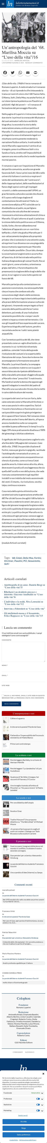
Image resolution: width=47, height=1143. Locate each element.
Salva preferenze (23, 1135)
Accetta (23, 1122)
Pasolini (18, 560)
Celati (19, 557)
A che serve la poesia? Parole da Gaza (16, 917)
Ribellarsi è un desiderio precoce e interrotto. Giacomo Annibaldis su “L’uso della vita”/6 (23, 594)
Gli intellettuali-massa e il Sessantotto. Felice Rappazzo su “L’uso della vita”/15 (23, 614)
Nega (23, 1128)
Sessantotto (34, 560)
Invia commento (11, 704)
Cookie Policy (14, 1140)
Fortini (37, 557)
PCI (25, 560)
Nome (5, 665)
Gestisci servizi (23, 1115)
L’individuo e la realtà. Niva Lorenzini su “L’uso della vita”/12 (23, 602)
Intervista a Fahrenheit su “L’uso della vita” (24, 608)
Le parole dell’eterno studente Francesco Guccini (20, 895)
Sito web (5, 685)
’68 (13, 557)
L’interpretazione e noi (13, 63)
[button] (43, 1073)
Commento (6, 640)
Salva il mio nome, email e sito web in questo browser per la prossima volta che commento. (23, 697)
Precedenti (18, 1052)
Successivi (29, 1052)
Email (5, 675)
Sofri (6, 563)
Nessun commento (34, 63)
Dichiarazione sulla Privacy (27, 1140)
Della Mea (28, 557)
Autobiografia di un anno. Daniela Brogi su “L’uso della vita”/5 (24, 586)
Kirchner (8, 560)
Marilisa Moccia (21, 60)
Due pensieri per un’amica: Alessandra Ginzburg (20, 938)
